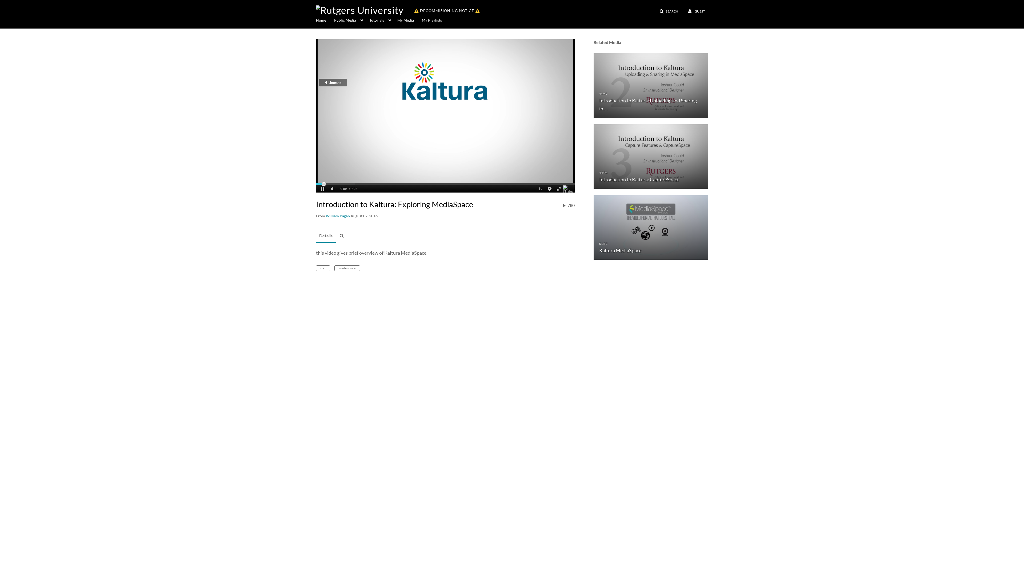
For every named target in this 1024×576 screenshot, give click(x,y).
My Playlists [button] (432, 20)
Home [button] (321, 20)
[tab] (326, 236)
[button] (669, 11)
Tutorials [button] (376, 20)
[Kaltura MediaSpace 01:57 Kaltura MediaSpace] (651, 227)
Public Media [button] (345, 20)
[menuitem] (325, 20)
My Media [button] (405, 20)
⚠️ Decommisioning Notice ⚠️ (447, 10)
